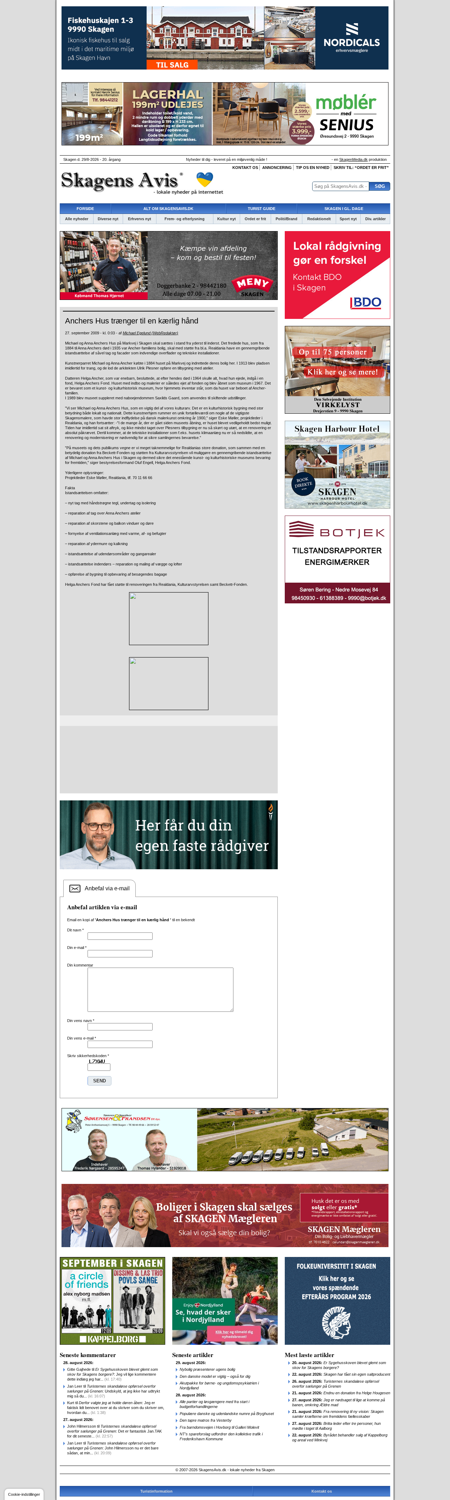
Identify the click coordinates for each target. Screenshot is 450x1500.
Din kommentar (80, 965)
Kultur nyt (226, 219)
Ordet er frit (255, 219)
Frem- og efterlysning (185, 219)
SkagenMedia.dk (353, 159)
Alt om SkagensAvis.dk (168, 209)
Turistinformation (156, 1491)
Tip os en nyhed (312, 167)
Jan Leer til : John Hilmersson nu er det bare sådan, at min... (113, 1448)
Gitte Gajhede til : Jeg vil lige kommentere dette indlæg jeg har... (112, 1374)
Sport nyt (348, 219)
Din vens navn (80, 1020)
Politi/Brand (286, 219)
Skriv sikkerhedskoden (88, 1056)
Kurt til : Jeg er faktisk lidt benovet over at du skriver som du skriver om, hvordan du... (115, 1408)
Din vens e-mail (81, 1038)
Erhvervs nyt (139, 219)
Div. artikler (375, 219)
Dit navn (75, 930)
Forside (85, 209)
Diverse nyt (108, 219)
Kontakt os (245, 167)
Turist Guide (261, 209)
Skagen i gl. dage (343, 209)
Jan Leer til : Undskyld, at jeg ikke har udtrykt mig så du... (113, 1391)
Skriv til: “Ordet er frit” (361, 167)
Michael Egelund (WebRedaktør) (150, 333)
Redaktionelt (319, 219)
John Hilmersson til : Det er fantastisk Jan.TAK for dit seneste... (114, 1431)
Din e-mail (76, 947)
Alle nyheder (76, 219)
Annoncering (277, 167)
